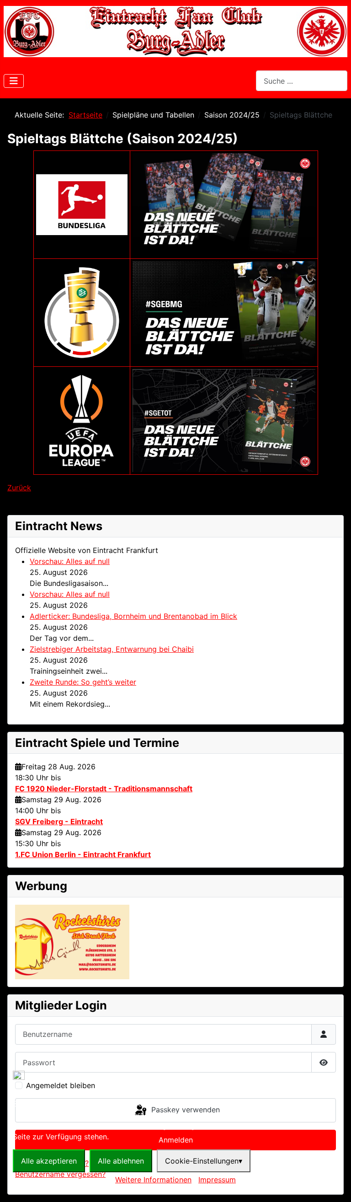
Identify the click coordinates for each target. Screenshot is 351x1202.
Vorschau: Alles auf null (70, 561)
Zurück (19, 487)
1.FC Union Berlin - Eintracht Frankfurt (83, 854)
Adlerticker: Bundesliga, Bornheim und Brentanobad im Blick (133, 616)
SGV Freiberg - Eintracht (59, 821)
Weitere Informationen (153, 1179)
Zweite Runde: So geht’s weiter (83, 682)
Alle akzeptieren (49, 1160)
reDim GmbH (208, 1191)
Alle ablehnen (121, 1160)
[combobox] (301, 80)
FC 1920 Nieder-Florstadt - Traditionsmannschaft (103, 788)
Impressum (217, 1179)
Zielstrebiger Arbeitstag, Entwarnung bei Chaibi (112, 649)
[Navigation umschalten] (14, 81)
